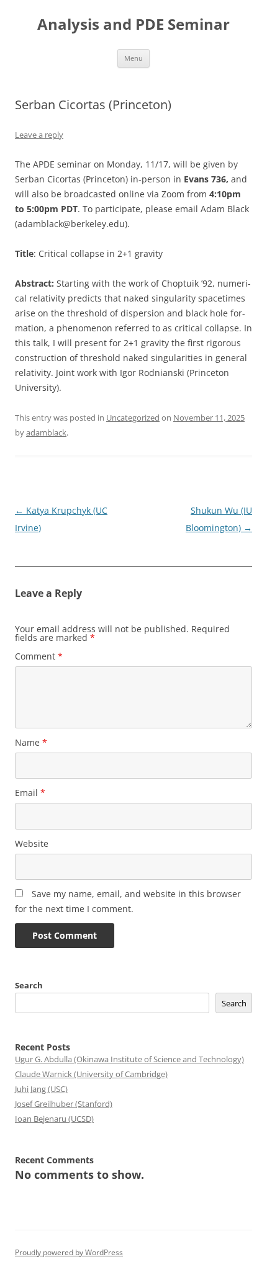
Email (30, 793)
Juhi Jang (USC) (41, 1088)
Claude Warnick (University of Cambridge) (91, 1074)
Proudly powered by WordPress (69, 1252)
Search (29, 985)
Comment (39, 656)
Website (31, 843)
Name (31, 742)
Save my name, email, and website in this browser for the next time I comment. (128, 901)
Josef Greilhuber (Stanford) (63, 1103)
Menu (133, 58)
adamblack (46, 432)
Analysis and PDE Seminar (133, 24)
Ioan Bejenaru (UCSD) (54, 1118)
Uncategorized (133, 417)
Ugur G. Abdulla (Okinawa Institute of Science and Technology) (129, 1059)
